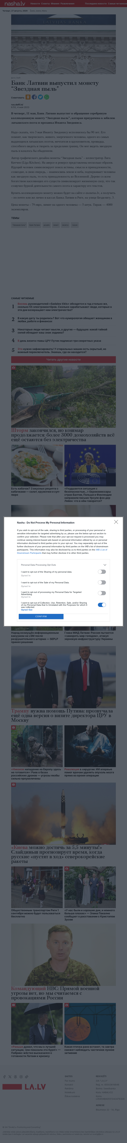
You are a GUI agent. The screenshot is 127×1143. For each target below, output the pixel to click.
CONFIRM (41, 616)
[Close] (117, 523)
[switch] (102, 572)
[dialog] (63, 571)
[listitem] (63, 565)
